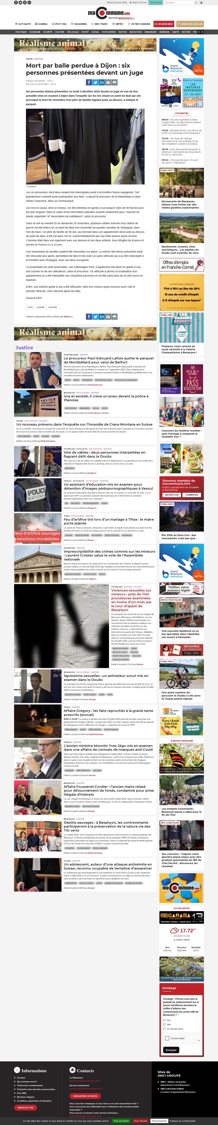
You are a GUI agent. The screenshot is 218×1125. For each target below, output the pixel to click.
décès (36, 436)
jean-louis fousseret (91, 806)
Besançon (69, 393)
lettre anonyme (95, 729)
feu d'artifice (97, 535)
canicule (68, 535)
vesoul (104, 503)
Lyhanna (134, 652)
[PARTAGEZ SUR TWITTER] (95, 82)
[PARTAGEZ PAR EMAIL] (108, 82)
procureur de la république (126, 380)
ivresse (96, 408)
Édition (113, 18)
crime (30, 307)
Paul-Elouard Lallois (103, 380)
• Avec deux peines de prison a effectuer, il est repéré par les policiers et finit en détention (181, 152)
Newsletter (25, 1107)
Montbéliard (71, 355)
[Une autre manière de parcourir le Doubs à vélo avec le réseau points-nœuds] (181, 674)
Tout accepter (121, 1120)
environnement (84, 848)
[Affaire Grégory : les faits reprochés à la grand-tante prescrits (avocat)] (38, 717)
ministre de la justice (121, 656)
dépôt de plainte (82, 535)
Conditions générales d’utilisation (34, 1101)
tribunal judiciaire (100, 848)
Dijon (29, 59)
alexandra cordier (72, 806)
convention (69, 848)
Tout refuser (140, 1120)
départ (76, 380)
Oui (168, 1020)
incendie (55, 436)
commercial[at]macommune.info (86, 1088)
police (104, 408)
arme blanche (70, 408)
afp (66, 503)
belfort (67, 380)
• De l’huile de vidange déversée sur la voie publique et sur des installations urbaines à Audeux (180, 141)
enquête (40, 307)
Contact (21, 1078)
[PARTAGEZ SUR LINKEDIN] (102, 82)
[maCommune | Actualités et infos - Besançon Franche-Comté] (109, 13)
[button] (195, 2)
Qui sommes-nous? (27, 1081)
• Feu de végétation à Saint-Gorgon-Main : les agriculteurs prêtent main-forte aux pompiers (181, 122)
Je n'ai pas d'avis (175, 1029)
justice (83, 729)
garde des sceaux (120, 652)
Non (169, 1024)
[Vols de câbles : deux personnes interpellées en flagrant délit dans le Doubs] (38, 459)
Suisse (19, 421)
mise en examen (111, 729)
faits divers (69, 468)
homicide (52, 307)
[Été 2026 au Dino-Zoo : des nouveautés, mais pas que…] (181, 517)
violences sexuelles (121, 660)
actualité (81, 449)
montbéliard (87, 380)
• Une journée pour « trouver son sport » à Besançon (180, 161)
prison (99, 883)
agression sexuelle (73, 574)
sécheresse (127, 535)
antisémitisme (70, 883)
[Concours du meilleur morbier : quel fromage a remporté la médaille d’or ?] (181, 412)
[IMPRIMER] (114, 82)
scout (110, 695)
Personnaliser (159, 1120)
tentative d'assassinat (113, 883)
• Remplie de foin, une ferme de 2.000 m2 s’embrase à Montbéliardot (182, 131)
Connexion (191, 495)
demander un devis (85, 1096)
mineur (102, 574)
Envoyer (171, 1050)
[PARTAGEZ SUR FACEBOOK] (89, 82)
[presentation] (161, 757)
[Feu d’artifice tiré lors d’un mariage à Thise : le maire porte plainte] (38, 526)
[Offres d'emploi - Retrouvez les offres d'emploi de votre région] (181, 270)
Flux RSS (21, 1093)
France (67, 742)
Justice (38, 59)
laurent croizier (90, 574)
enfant (133, 648)
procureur (136, 656)
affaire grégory (71, 729)
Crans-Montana (24, 436)
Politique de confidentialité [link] (182, 1121)
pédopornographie (90, 503)
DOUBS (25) (69, 449)
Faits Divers (82, 393)
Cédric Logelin (90, 695)
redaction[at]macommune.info (85, 1081)
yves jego (97, 770)
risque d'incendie (112, 535)
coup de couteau (86, 883)
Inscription (172, 495)
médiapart (69, 770)
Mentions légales (25, 1097)
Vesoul (68, 481)
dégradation (85, 408)
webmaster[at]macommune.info (85, 1116)
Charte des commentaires (30, 1085)
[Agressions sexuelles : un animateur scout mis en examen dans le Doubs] (38, 682)
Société (137, 587)
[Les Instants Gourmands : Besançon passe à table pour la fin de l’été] (181, 790)
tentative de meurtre (134, 883)
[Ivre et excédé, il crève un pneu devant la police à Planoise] (38, 403)
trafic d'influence (83, 770)
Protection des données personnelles (36, 1089)
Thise (67, 516)
